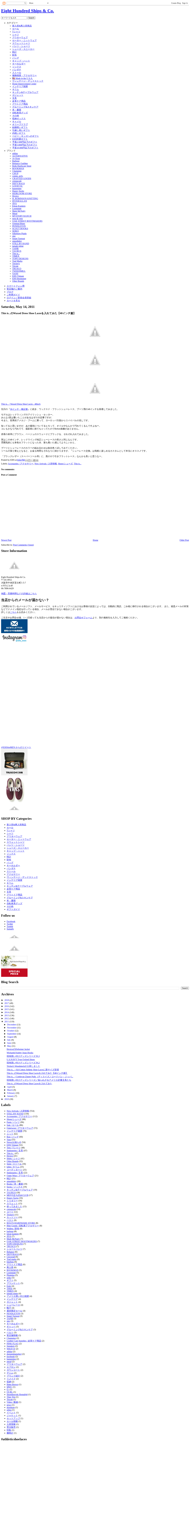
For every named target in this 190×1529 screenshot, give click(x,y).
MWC (9, 1387)
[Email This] (26, 460)
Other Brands (18, 281)
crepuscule (17, 181)
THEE (10, 1288)
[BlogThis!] (29, 460)
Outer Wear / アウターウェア (20, 1175)
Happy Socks (18, 191)
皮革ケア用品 (19, 101)
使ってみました (14, 1206)
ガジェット (17, 95)
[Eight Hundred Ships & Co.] (14, 967)
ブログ (10, 292)
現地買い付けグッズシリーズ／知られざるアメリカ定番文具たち (39, 1080)
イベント (11, 1412)
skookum (11, 1407)
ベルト (10, 1332)
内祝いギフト (19, 133)
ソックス (16, 66)
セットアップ (13, 1418)
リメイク (11, 1379)
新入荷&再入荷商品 (22, 26)
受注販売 (11, 1427)
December (12, 1024)
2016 (6, 1006)
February (11, 1093)
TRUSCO (16, 268)
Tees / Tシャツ (13, 1147)
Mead (14, 213)
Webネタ (11, 1349)
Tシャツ (16, 31)
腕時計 (10, 1433)
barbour (10, 1231)
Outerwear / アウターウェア (20, 1128)
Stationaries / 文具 (15, 1173)
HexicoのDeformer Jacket (18, 1049)
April (9, 1087)
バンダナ (16, 69)
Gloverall (11, 1257)
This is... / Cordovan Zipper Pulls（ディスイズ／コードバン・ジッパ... (40, 1076)
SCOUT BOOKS (20, 228)
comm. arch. (17, 176)
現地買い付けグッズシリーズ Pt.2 (23, 1063)
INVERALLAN (19, 201)
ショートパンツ (14, 1249)
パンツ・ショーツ (21, 46)
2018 (6, 1000)
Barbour (15, 161)
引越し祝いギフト (21, 130)
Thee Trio (11, 1397)
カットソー (12, 1217)
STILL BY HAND (20, 243)
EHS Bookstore (19, 278)
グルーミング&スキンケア (25, 107)
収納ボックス (19, 118)
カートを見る (13, 300)
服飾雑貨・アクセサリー (24, 75)
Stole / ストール (14, 1164)
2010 (6, 1099)
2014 (6, 1012)
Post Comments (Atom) (23, 545)
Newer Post (6, 540)
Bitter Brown (12, 1384)
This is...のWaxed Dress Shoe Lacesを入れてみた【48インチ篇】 (37, 1073)
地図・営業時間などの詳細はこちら (19, 593)
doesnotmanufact (14, 1354)
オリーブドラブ (20, 124)
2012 (6, 1018)
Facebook (11, 921)
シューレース (13, 1305)
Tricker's (16, 263)
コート (10, 1212)
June (9, 1043)
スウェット (12, 1203)
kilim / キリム (13, 1167)
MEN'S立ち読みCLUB (17, 1195)
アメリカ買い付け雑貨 (18, 1296)
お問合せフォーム (83, 617)
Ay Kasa (16, 158)
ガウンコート (13, 1370)
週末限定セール (14, 1311)
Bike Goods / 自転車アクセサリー (23, 1225)
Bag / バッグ (13, 1137)
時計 (14, 52)
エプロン (11, 1367)
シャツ (15, 34)
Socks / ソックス (15, 1187)
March (10, 1090)
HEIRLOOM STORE (22, 193)
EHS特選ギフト (20, 139)
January (10, 1096)
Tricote (15, 266)
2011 (6, 1021)
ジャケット (12, 1415)
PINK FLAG (12, 1343)
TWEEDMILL (19, 271)
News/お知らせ (14, 1142)
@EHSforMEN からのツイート (16, 747)
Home (95, 540)
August (10, 1037)
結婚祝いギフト (20, 127)
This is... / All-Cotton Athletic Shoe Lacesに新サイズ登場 (33, 1069)
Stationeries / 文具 (15, 1150)
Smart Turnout (18, 238)
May (9, 1046)
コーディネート (14, 1170)
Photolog (11, 1275)
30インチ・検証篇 (19, 409)
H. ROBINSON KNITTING (25, 198)
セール (15, 29)
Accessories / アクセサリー (20, 463)
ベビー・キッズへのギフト (25, 136)
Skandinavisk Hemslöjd (17, 1394)
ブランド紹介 (13, 1376)
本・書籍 (16, 110)
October (11, 1031)
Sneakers (11, 1346)
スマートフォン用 (15, 286)
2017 (6, 1003)
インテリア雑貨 (20, 86)
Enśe (9, 1286)
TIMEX (15, 256)
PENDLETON (19, 226)
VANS (15, 273)
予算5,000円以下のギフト (24, 145)
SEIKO (15, 231)
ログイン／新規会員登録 (19, 297)
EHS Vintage (18, 276)
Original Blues (18, 223)
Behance (10, 1252)
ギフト (10, 1280)
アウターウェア (20, 37)
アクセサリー (13, 874)
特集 (9, 1430)
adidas (15, 153)
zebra (9, 1410)
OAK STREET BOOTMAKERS (27, 221)
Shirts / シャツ (13, 1158)
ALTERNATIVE (20, 156)
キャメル (16, 121)
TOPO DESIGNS (20, 258)
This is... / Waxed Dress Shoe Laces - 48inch (20, 404)
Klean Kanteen (18, 206)
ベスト (10, 1220)
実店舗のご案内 (14, 289)
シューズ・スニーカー (23, 49)
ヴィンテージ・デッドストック (27, 81)
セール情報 (12, 1421)
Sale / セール (13, 1125)
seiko (9, 1277)
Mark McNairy (18, 211)
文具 (14, 98)
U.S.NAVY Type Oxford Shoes (21, 1059)
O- (8, 1389)
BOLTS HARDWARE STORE (21, 1223)
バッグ (15, 58)
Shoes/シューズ (65, 463)
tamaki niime (18, 246)
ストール (16, 72)
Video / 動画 (12, 1402)
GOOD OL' (17, 186)
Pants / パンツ (13, 1122)
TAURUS (16, 251)
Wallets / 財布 (13, 1228)
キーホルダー (19, 64)
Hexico (15, 196)
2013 (6, 1015)
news (9, 1405)
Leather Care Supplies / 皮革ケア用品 (24, 1341)
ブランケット (13, 1283)
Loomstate (16, 208)
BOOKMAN (18, 168)
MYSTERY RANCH (21, 216)
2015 (6, 1009)
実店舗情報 (12, 1335)
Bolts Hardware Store (21, 166)
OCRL (10, 1392)
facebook (11, 1356)
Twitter (10, 924)
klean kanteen (13, 1234)
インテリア (12, 1299)
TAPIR (15, 248)
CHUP (15, 173)
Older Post (184, 540)
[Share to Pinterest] (37, 460)
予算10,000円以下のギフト (25, 148)
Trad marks (12, 1259)
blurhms (10, 1262)
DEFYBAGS (13, 1254)
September (12, 1034)
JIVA (14, 203)
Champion (16, 171)
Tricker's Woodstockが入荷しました (23, 1066)
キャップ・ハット (21, 61)
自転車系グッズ (20, 113)
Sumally (10, 929)
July (9, 1040)
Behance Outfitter (20, 163)
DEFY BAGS (18, 183)
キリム (15, 89)
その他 (15, 115)
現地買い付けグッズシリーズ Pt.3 (23, 1056)
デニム (10, 1373)
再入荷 (10, 1267)
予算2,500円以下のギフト (24, 142)
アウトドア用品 (20, 104)
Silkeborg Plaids (19, 233)
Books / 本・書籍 (15, 1184)
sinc (14, 236)
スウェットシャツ (21, 43)
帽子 (9, 1308)
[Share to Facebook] (34, 460)
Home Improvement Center (24, 84)
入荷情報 (11, 1424)
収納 (9, 1381)
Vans (9, 1139)
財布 (14, 55)
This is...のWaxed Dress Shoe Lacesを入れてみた (29, 1083)
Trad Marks (17, 261)
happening (16, 188)
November (12, 1027)
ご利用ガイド (13, 295)
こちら (13, 612)
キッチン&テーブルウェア (25, 92)
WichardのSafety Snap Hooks (20, 1053)
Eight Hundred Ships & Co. (27, 10)
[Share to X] (31, 460)
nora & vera (17, 218)
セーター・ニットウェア (24, 40)
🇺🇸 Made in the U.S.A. (22, 78)
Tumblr (10, 926)
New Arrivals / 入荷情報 (45, 463)
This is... (16, 253)
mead (9, 1361)
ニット (10, 1134)
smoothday (17, 241)
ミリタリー (12, 1200)
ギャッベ (11, 1326)
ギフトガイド (13, 909)
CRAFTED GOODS (21, 178)
